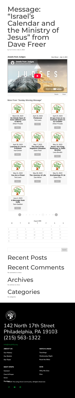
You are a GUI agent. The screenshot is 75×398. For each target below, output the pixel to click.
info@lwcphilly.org (11, 344)
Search (64, 250)
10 (53, 214)
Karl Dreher (12, 50)
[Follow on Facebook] (9, 387)
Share (64, 94)
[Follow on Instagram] (20, 387)
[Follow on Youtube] (14, 387)
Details (56, 94)
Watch (17, 127)
